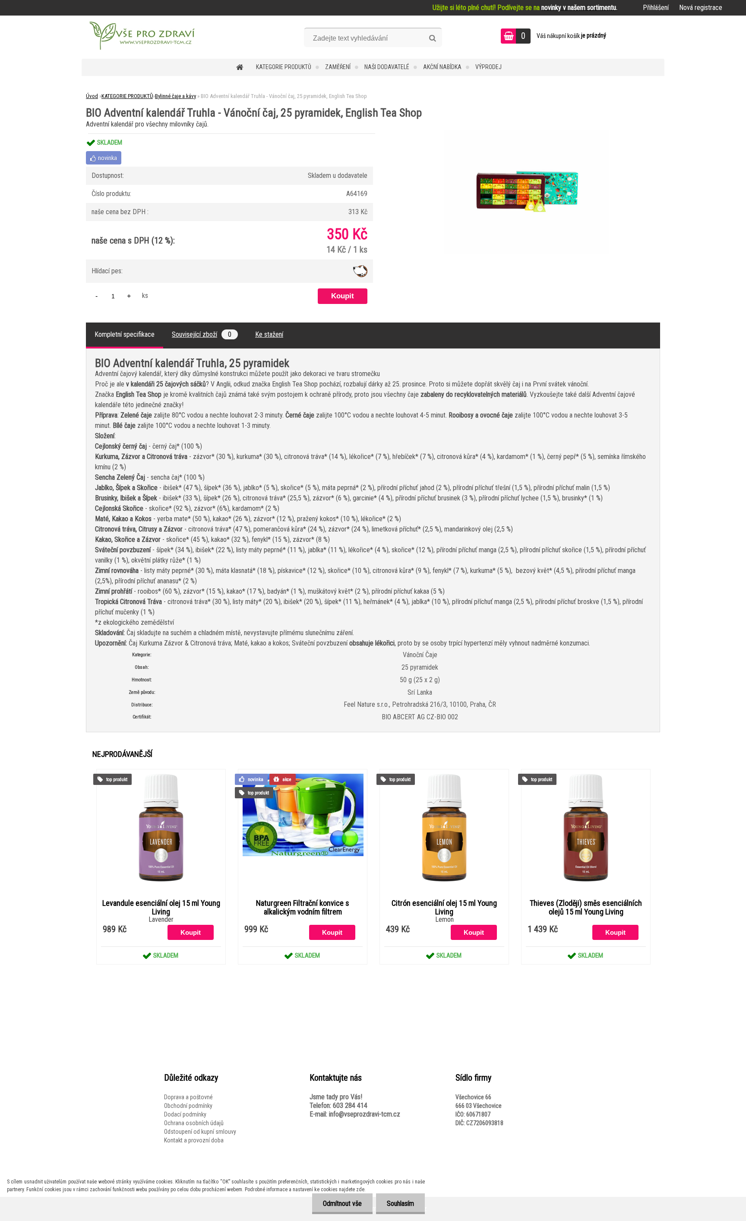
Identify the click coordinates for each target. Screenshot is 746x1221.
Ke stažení (269, 334)
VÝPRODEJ (488, 66)
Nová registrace (700, 7)
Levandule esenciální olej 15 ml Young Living (161, 907)
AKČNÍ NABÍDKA (442, 66)
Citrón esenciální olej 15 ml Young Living (444, 907)
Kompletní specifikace (125, 334)
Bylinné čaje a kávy (175, 96)
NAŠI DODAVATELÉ (386, 66)
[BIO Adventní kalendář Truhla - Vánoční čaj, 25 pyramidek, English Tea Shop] (526, 134)
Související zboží (201, 334)
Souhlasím (400, 1203)
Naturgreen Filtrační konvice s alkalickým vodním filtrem (302, 907)
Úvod (92, 96)
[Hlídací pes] (360, 268)
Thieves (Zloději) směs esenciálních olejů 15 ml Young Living (586, 907)
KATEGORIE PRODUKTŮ (283, 66)
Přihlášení (656, 7)
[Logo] (141, 37)
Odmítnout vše (342, 1203)
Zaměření (338, 66)
